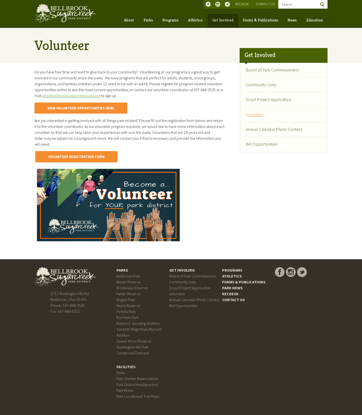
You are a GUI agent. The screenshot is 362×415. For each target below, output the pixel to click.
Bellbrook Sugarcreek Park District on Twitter (228, 4)
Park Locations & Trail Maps (137, 396)
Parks (148, 20)
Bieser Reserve (128, 281)
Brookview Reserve (132, 287)
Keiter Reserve (128, 293)
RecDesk (242, 4)
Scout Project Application (268, 99)
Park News (232, 287)
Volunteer (254, 114)
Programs (170, 20)
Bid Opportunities (262, 144)
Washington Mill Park (132, 347)
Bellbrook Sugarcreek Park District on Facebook (209, 4)
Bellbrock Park (128, 276)
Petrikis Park (126, 311)
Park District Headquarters (137, 384)
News (292, 20)
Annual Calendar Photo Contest (274, 129)
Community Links (261, 84)
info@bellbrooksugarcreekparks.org (71, 95)
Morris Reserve (128, 305)
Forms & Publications (260, 20)
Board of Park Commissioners (272, 70)
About (129, 20)
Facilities (125, 366)
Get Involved (222, 20)
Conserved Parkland (132, 352)
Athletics (195, 20)
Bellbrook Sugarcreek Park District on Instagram (218, 4)
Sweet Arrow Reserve (133, 341)
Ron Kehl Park (127, 317)
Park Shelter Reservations (137, 378)
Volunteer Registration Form (76, 156)
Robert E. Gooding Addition (138, 323)
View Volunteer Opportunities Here (81, 108)
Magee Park (125, 299)
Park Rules (124, 390)
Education (314, 20)
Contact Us (265, 4)
